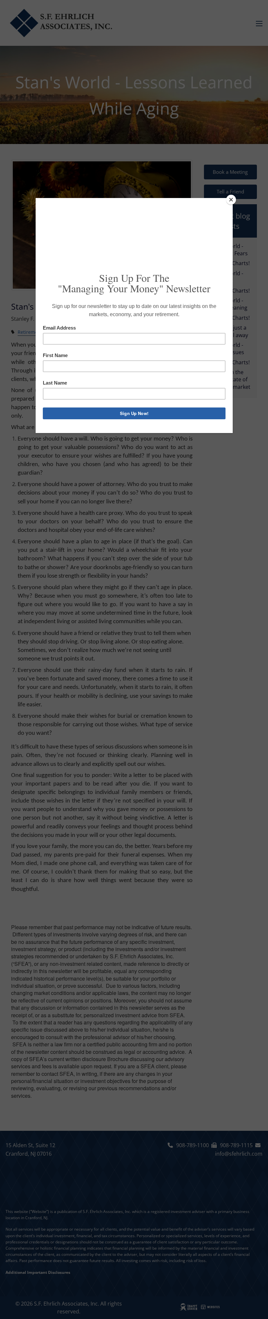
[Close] (231, 200)
